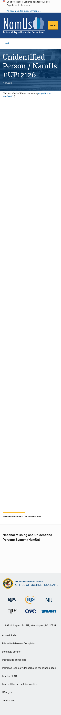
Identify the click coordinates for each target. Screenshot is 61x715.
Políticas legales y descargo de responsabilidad (29, 667)
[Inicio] (24, 25)
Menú (53, 25)
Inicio (7, 43)
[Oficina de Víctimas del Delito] (30, 611)
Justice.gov (8, 700)
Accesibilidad (9, 635)
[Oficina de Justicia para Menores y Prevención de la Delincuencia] (12, 612)
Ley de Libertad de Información (19, 684)
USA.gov (7, 692)
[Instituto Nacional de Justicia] (49, 598)
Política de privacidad (14, 659)
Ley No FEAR (9, 676)
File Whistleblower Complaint (18, 643)
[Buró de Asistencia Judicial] (12, 598)
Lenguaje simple (11, 651)
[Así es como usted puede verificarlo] (30, 6)
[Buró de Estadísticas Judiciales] (30, 602)
